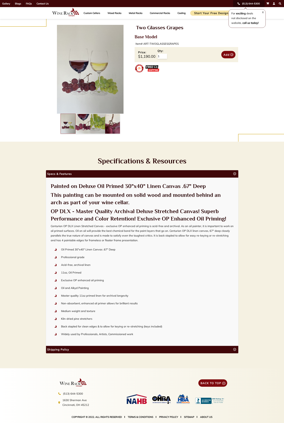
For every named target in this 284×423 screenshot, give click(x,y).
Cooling (182, 13)
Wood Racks (114, 13)
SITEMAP (189, 416)
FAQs (29, 3)
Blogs (18, 3)
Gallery (6, 3)
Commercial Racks (160, 13)
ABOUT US (206, 416)
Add (227, 54)
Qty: (160, 51)
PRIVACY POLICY (168, 416)
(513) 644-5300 (73, 393)
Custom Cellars (92, 13)
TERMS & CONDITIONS (140, 416)
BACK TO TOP (211, 383)
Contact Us (43, 3)
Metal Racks (135, 13)
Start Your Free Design (211, 13)
